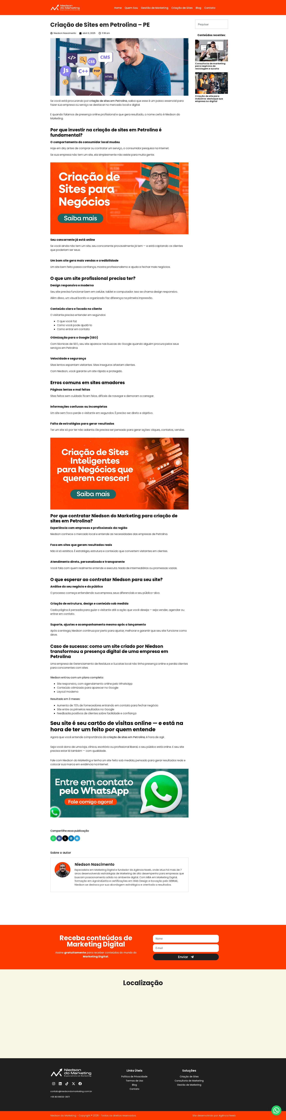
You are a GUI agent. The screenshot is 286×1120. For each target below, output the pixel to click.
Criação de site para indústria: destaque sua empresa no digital (209, 99)
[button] (53, 838)
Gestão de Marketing (154, 8)
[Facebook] (80, 1083)
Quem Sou (131, 8)
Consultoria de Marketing (189, 1080)
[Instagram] (53, 1083)
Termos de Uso (134, 1080)
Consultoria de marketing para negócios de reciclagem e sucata (210, 66)
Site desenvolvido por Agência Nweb (214, 1115)
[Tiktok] (67, 1083)
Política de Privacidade (134, 1076)
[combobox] (211, 24)
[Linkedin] (60, 1083)
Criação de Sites (182, 8)
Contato (209, 8)
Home (118, 8)
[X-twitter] (73, 1083)
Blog (198, 8)
